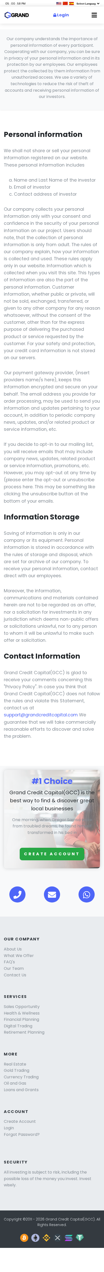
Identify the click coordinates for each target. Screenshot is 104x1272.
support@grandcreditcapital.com (41, 715)
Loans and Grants (21, 1090)
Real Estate (15, 1064)
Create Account (52, 854)
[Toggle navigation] (94, 15)
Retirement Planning (24, 1032)
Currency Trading (21, 1077)
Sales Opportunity (22, 1007)
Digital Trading (18, 1026)
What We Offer (19, 956)
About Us (13, 949)
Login (62, 15)
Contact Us (15, 975)
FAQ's (9, 962)
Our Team (14, 968)
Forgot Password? (22, 1134)
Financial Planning (21, 1019)
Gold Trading (16, 1070)
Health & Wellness (22, 1013)
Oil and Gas (15, 1083)
